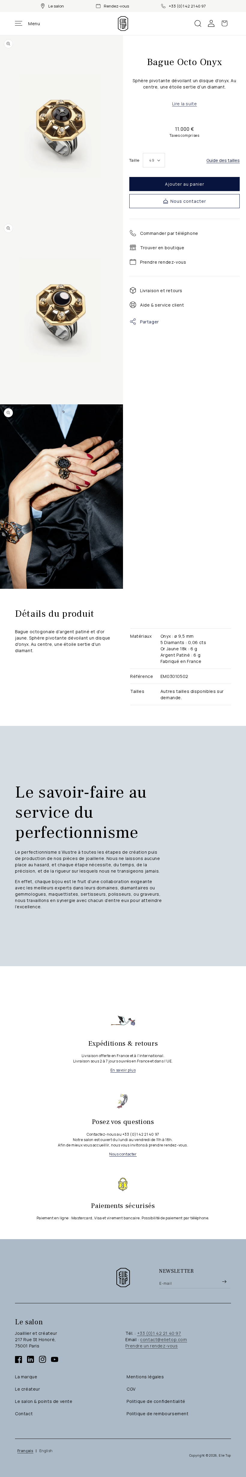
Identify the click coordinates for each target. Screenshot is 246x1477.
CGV (131, 1389)
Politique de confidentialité (156, 1401)
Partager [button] (149, 322)
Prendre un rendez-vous (151, 1346)
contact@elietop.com (163, 1339)
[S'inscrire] (224, 1281)
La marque (26, 1377)
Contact (24, 1413)
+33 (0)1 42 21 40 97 (187, 6)
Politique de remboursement (158, 1413)
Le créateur (27, 1389)
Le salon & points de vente (44, 1401)
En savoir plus (123, 1070)
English (46, 1450)
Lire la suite (184, 103)
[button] (28, 23)
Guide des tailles (223, 160)
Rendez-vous (116, 6)
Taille (134, 160)
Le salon (56, 6)
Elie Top (225, 1455)
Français (25, 1450)
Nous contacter (188, 201)
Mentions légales (145, 1377)
